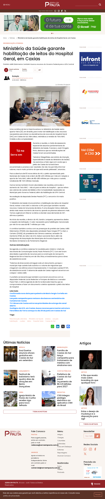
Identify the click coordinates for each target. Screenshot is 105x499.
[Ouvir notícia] (6, 70)
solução (55, 319)
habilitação (14, 321)
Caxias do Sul (50, 321)
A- (35, 70)
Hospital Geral (38, 321)
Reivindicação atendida (18, 319)
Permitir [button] (98, 494)
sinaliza (48, 319)
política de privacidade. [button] (11, 496)
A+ (40, 70)
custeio (22, 321)
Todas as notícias (40, 411)
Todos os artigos (90, 424)
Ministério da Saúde (36, 319)
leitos (29, 321)
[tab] (51, 33)
